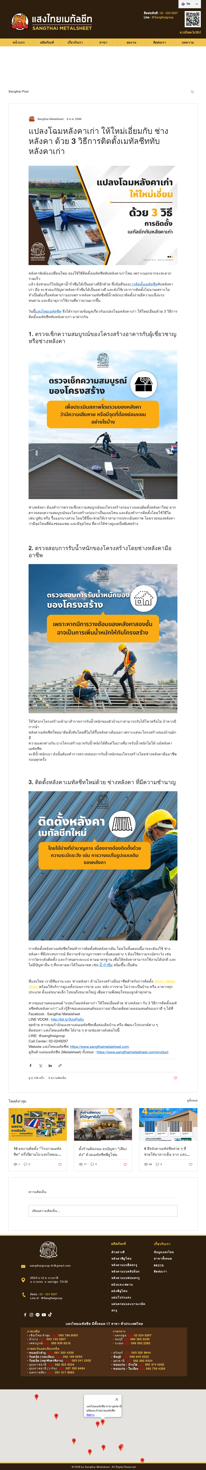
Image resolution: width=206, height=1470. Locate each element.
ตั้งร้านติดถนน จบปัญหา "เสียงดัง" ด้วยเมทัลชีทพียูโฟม (103, 1152)
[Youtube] (43, 1314)
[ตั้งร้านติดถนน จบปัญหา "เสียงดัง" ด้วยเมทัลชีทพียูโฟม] (103, 1124)
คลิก (55, 1335)
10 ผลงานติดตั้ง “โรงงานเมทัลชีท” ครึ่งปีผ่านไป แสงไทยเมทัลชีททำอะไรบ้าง (37, 1151)
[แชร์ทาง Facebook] (30, 1065)
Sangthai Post (18, 91)
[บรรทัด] (37, 1314)
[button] (192, 91)
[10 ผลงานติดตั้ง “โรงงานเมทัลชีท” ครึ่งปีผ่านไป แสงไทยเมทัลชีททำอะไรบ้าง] (38, 1124)
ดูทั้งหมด (192, 1100)
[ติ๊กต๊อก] (50, 1314)
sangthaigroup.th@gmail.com (50, 1265)
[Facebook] (25, 1314)
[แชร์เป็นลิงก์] (60, 1065)
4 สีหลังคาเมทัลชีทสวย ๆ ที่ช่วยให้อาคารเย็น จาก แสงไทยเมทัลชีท (165, 1151)
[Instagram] (31, 1314)
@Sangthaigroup (51, 1298)
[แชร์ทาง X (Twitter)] (40, 1065)
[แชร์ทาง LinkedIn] (50, 1065)
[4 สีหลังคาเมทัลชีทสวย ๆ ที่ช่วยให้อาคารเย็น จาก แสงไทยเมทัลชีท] (168, 1124)
